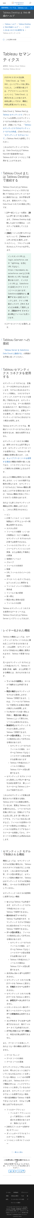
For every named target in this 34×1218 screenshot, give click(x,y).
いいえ (20, 1171)
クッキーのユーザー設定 (17, 1199)
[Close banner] (32, 7)
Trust (22, 1196)
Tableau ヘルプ (10, 24)
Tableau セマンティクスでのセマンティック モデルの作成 (17, 128)
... (22, 27)
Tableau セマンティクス (12, 115)
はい (11, 1171)
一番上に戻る (18, 1152)
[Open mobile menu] (4, 2)
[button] (4, 39)
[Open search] (30, 3)
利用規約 (16, 1192)
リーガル (8, 1192)
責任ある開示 (14, 1196)
